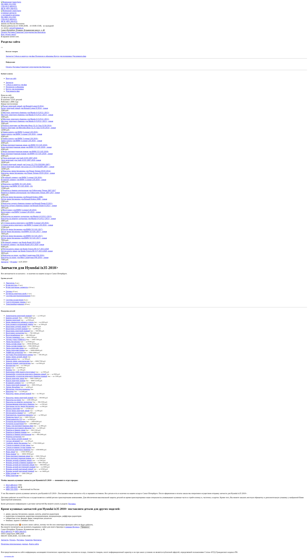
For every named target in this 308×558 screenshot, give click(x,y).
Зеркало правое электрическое (18, 363)
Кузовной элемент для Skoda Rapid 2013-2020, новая (22, 244)
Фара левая (10, 452)
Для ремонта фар (79, 56)
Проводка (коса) (12, 417)
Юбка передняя (12, 475)
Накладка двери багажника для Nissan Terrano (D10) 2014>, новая (28, 173)
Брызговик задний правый (17, 329)
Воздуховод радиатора (15, 333)
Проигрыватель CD (14, 419)
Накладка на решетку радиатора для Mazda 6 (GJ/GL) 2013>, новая (28, 219)
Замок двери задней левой (16, 357)
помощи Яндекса (72, 527)
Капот (8, 368)
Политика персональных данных (14, 544)
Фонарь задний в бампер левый (19, 460)
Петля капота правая (14, 413)
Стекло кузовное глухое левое (18, 445)
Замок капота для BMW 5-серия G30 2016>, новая (21, 134)
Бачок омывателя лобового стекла (20, 322)
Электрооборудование (15, 304)
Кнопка (9, 370)
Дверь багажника (13, 342)
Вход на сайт (11, 78)
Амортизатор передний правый (19, 316)
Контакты (42, 32)
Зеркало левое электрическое (18, 361)
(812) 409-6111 (9, 6)
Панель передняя (13, 408)
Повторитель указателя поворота (19, 415)
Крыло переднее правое (15, 381)
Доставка (11, 32)
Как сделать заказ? (8, 34)
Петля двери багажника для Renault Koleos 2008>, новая (24, 199)
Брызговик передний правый (18, 331)
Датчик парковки (13, 337)
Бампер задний (12, 318)
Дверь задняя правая (14, 346)
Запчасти (10, 56)
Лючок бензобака (13, 387)
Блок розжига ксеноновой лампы (19, 324)
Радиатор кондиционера (16, 421)
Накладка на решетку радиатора (19, 402)
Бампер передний (13, 320)
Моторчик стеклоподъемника (18, 389)
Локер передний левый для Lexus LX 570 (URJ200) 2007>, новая (27, 167)
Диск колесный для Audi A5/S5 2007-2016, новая (21, 160)
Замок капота (11, 359)
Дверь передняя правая (15, 350)
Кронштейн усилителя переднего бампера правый (26, 376)
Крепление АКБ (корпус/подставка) (20, 372)
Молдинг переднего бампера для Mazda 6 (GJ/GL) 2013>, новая (27, 115)
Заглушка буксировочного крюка (19, 355)
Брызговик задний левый (16, 326)
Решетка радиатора (13, 437)
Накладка (10, 391)
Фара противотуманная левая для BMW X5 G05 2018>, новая (26, 147)
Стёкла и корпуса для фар (24, 56)
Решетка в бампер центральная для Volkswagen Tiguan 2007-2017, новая (30, 193)
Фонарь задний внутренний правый (20, 467)
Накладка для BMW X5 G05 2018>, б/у (17, 186)
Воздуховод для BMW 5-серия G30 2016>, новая (21, 212)
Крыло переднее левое (15, 378)
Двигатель (10, 283)
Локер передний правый (16, 385)
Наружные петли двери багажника (20, 406)
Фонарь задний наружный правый (20, 471)
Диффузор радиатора (14, 352)
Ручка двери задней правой (17, 439)
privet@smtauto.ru (16, 28)
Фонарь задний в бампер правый (19, 462)
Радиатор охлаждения (15, 424)
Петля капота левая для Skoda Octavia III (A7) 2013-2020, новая (27, 251)
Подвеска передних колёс (16, 294)
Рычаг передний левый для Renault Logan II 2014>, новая (24, 108)
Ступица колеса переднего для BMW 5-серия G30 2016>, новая (27, 225)
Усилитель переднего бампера (18, 450)
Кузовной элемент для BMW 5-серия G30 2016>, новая (23, 180)
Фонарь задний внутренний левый (20, 465)
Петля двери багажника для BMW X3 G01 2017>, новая (24, 232)
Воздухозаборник (13, 335)
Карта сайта (34, 544)
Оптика (9, 291)
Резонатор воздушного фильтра (19, 428)
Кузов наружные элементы (17, 287)
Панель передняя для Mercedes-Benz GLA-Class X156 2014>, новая (28, 128)
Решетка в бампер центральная (18, 434)
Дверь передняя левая (15, 348)
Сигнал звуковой (13, 441)
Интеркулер (11, 365)
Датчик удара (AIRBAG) (16, 339)
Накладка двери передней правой (19, 398)
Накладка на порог (13, 400)
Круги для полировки (63, 56)
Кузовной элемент (13, 383)
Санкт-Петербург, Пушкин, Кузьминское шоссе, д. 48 (23, 30)
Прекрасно (85, 527)
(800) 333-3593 (8, 4)
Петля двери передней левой (17, 411)
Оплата (4, 32)
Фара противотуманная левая (18, 456)
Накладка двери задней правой (18, 394)
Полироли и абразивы (44, 56)
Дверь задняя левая (13, 344)
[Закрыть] (2, 47)
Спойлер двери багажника (17, 443)
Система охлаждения (14, 300)
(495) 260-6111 (9, 8)
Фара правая (11, 454)
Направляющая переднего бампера (20, 404)
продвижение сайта (9, 556)
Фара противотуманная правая (18, 458)
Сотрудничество (31, 32)
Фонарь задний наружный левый (19, 469)
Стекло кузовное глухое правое (19, 447)
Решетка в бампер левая (15, 430)
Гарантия (20, 32)
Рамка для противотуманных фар (19, 426)
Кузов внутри (11, 285)
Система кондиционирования (18, 296)
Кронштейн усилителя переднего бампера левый (26, 374)
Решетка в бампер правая (16, 432)
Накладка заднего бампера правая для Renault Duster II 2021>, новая (29, 206)
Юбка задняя (11, 473)
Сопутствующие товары (16, 302)
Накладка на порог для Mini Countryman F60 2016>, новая (24, 257)
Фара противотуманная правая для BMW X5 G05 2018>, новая (27, 154)
